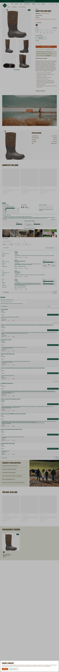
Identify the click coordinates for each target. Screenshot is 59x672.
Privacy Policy (47, 666)
